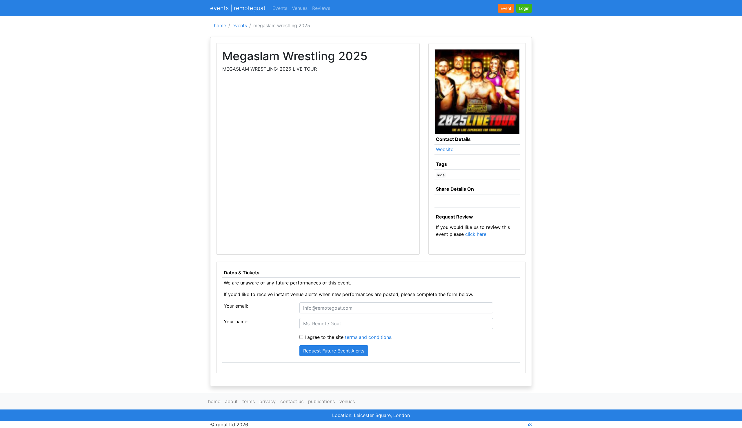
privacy (267, 401)
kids (441, 175)
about (231, 401)
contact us (291, 401)
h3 (529, 424)
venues (347, 401)
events (239, 25)
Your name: (236, 321)
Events (279, 8)
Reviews (321, 8)
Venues (300, 8)
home (220, 25)
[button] (524, 8)
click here (475, 234)
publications (321, 401)
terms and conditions (368, 337)
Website (444, 149)
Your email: (236, 306)
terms (248, 401)
